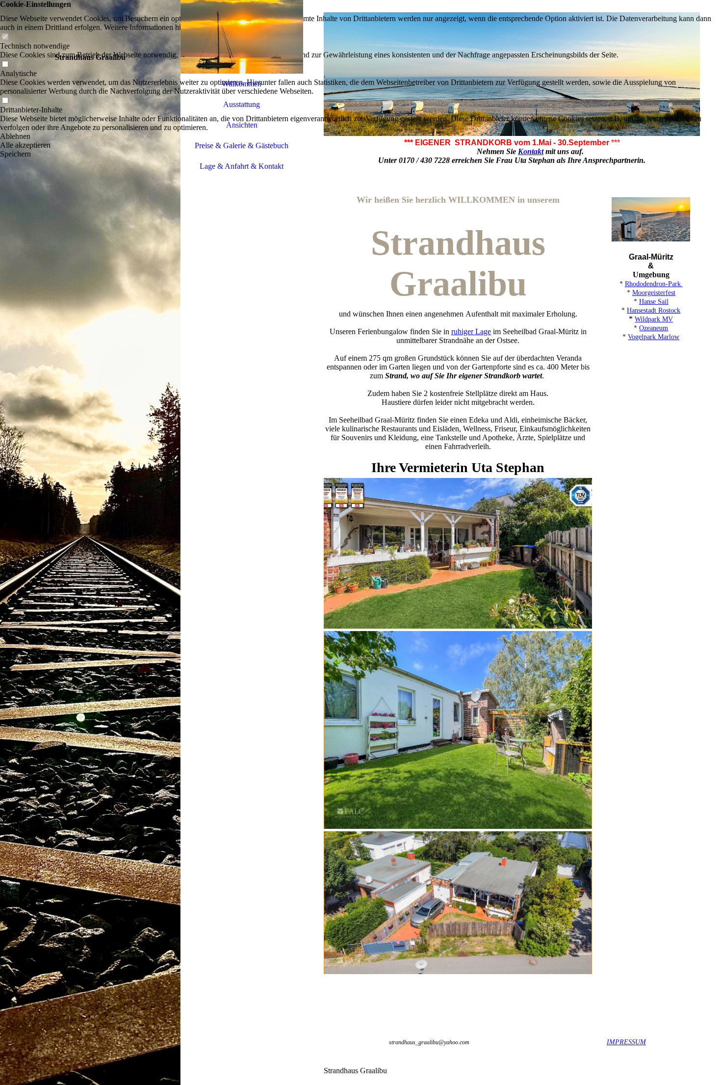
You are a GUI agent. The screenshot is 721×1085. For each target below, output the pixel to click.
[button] (360, 136)
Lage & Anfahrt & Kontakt (241, 166)
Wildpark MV (654, 319)
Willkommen (241, 83)
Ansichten (242, 125)
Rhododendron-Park (654, 284)
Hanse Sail (654, 301)
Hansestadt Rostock (653, 310)
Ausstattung (241, 104)
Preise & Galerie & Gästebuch (241, 145)
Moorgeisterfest (653, 292)
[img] (90, 542)
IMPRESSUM (626, 1042)
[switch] (5, 37)
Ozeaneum (653, 328)
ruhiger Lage (471, 331)
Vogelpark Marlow (653, 337)
